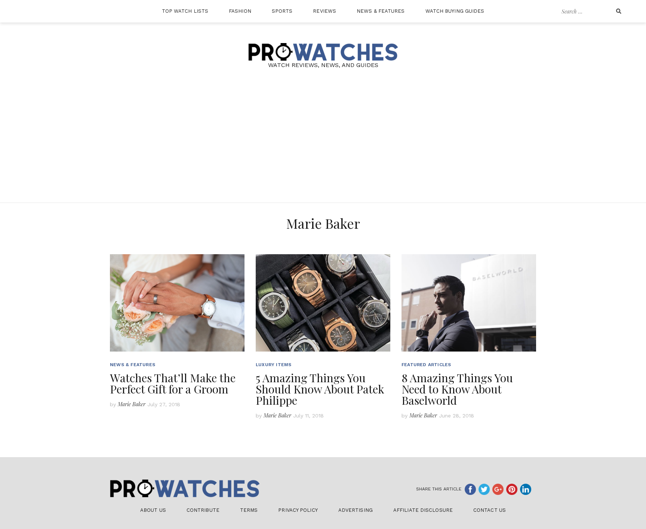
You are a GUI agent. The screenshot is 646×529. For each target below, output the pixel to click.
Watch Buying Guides (455, 11)
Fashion (240, 11)
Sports (282, 11)
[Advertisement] (323, 146)
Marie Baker (131, 404)
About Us (153, 510)
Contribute (203, 510)
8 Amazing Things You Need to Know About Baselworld (457, 389)
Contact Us (489, 510)
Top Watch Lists (185, 11)
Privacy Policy (297, 510)
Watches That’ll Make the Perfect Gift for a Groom (173, 383)
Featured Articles (426, 364)
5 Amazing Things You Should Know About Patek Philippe (320, 389)
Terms (249, 510)
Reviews (324, 11)
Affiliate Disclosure (423, 510)
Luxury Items (273, 364)
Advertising (355, 510)
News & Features (381, 11)
